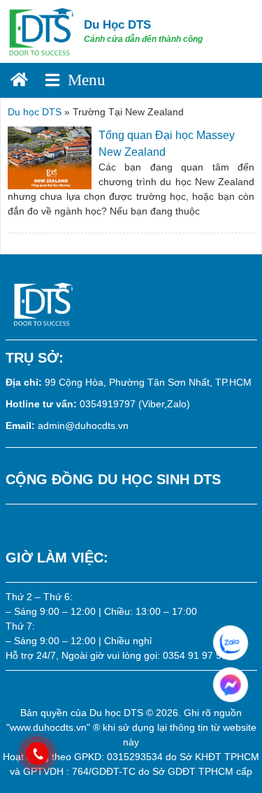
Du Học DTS (117, 24)
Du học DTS (34, 111)
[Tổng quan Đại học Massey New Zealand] (50, 156)
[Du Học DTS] (42, 30)
